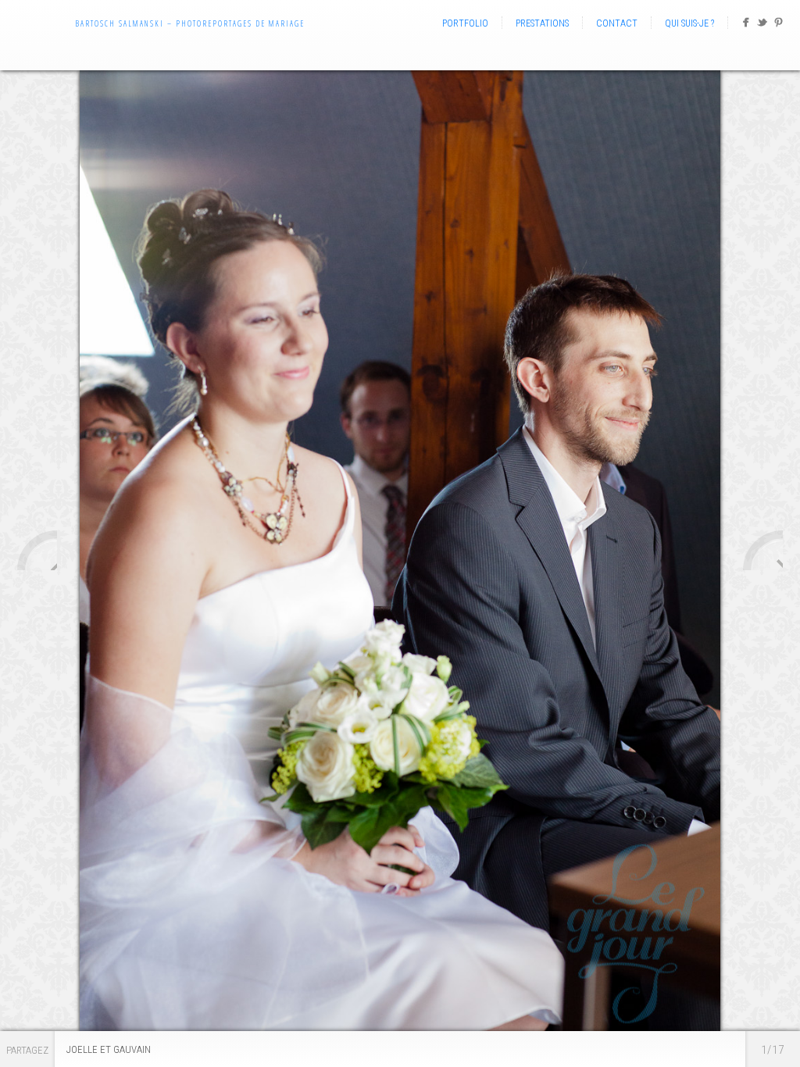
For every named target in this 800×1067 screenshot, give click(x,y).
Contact (617, 23)
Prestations (542, 23)
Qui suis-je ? (689, 23)
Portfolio (465, 23)
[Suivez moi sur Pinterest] (778, 25)
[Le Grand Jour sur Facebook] (746, 25)
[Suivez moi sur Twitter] (762, 25)
